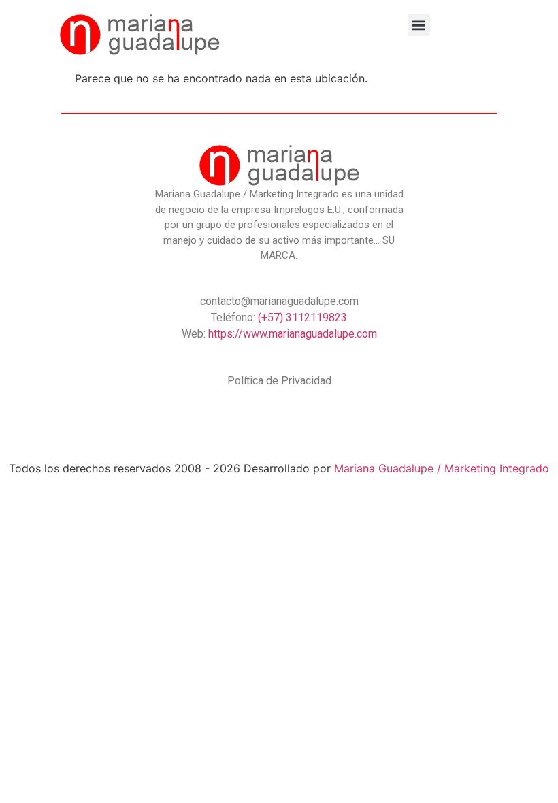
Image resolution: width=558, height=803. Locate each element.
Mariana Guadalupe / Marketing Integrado (441, 468)
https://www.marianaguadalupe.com (292, 333)
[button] (419, 25)
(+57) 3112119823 (302, 317)
